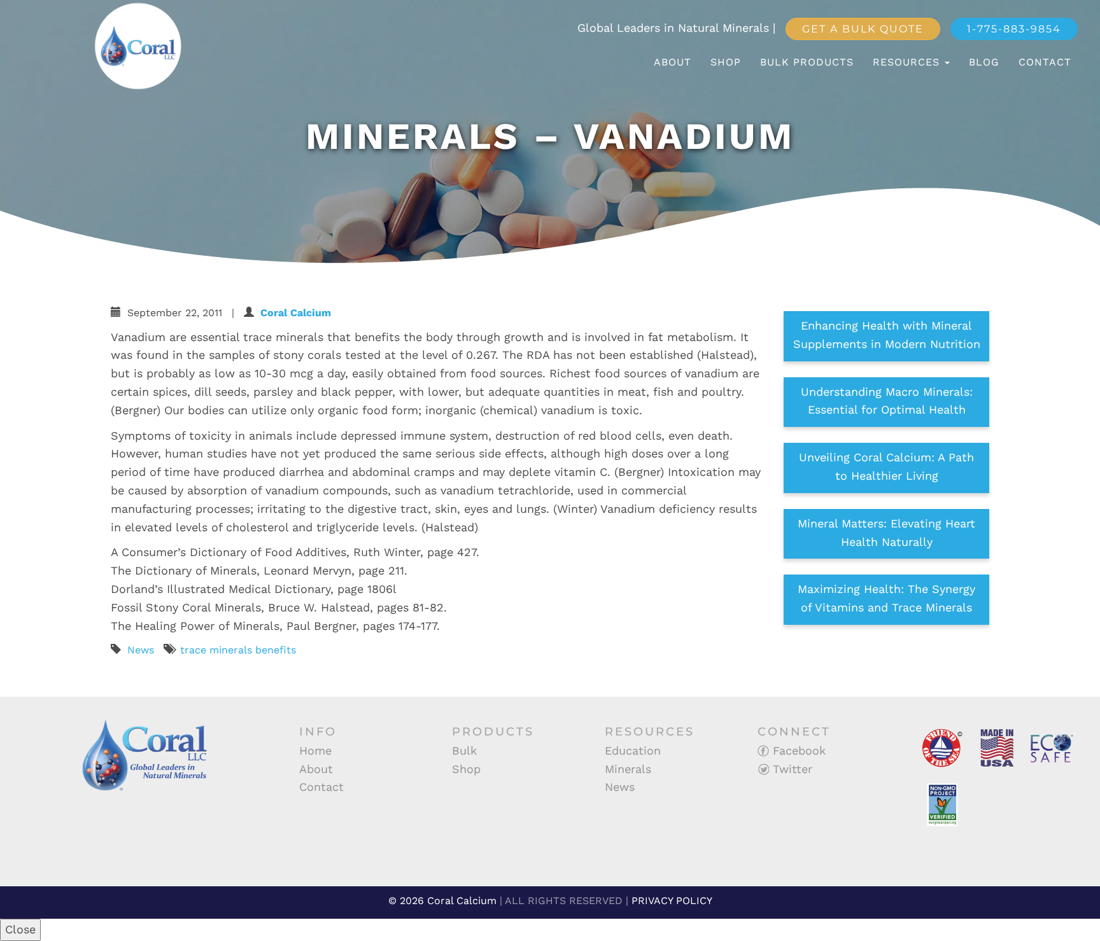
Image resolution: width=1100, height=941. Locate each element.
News (140, 650)
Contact (1045, 62)
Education (633, 750)
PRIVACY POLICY (671, 901)
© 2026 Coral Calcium (442, 901)
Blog (984, 62)
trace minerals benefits (238, 650)
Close (20, 929)
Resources (908, 62)
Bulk (464, 750)
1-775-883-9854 (1014, 29)
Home (315, 750)
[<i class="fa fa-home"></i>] (630, 62)
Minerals (628, 769)
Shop (725, 62)
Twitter (790, 769)
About (672, 62)
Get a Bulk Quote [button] (863, 29)
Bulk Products (807, 62)
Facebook (797, 750)
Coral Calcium (295, 313)
